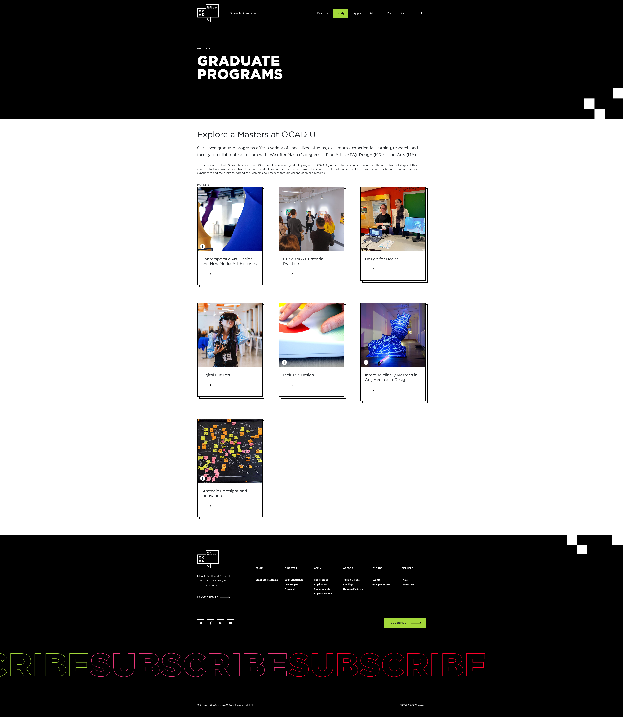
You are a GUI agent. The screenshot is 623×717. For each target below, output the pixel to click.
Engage (377, 568)
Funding (348, 584)
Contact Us (408, 584)
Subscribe (157, 664)
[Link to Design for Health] (393, 219)
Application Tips (323, 593)
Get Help (406, 13)
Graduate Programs (267, 580)
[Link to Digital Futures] (230, 335)
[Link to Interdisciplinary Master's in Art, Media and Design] (393, 335)
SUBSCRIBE (398, 623)
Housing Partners (353, 589)
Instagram (220, 622)
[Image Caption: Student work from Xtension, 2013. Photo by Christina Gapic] (202, 246)
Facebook (210, 622)
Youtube (230, 622)
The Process (321, 580)
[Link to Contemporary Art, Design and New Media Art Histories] (230, 219)
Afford (374, 13)
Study (340, 13)
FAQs (405, 580)
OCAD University (208, 13)
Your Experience (294, 580)
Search (422, 13)
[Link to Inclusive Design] (311, 335)
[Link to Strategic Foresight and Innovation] (230, 451)
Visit (389, 13)
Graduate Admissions (243, 13)
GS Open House (381, 584)
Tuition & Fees (351, 580)
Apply (357, 13)
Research (290, 589)
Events (376, 580)
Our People (291, 584)
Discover (322, 13)
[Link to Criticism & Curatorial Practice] (311, 219)
